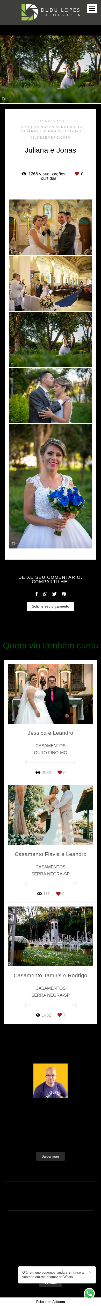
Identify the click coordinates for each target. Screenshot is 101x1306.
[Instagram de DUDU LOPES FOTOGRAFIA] (49, 1264)
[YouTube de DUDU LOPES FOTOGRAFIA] (58, 1264)
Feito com (50, 1302)
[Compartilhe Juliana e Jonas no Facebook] (36, 594)
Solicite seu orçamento (50, 606)
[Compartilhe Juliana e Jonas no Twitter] (54, 594)
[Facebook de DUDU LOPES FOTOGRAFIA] (41, 1264)
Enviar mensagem (53, 1229)
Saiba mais (50, 1156)
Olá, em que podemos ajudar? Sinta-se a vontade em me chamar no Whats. (53, 1275)
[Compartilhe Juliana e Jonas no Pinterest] (64, 594)
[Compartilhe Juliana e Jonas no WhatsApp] (45, 594)
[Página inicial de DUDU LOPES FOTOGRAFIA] (50, 12)
